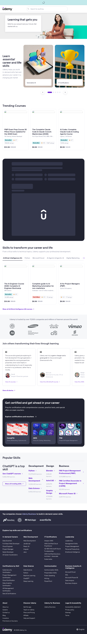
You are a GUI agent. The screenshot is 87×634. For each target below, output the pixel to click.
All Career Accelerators (10, 555)
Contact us (6, 612)
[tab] (12, 258)
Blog (4, 615)
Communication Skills (51, 570)
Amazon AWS (48, 541)
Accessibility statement (73, 607)
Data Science (27, 570)
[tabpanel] (43, 288)
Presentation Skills (50, 573)
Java (24, 552)
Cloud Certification (9, 580)
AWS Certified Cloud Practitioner (51, 545)
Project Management (72, 546)
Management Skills (71, 544)
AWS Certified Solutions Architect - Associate (52, 555)
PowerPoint (48, 581)
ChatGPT (26, 578)
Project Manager (8, 549)
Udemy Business (29, 514)
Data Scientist (7, 541)
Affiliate (25, 615)
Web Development (29, 541)
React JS (26, 546)
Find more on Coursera (10, 621)
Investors (6, 618)
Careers (5, 610)
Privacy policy (69, 610)
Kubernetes (48, 559)
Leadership (69, 541)
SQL (66, 575)
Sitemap (68, 612)
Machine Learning (29, 575)
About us (5, 607)
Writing (46, 578)
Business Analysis (71, 583)
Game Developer (8, 552)
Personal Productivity (72, 549)
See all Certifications (9, 593)
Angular (26, 549)
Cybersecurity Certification (7, 571)
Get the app (27, 607)
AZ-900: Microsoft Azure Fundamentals (52, 550)
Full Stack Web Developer (11, 544)
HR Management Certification (8, 589)
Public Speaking (49, 575)
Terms (67, 615)
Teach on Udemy (28, 610)
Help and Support (29, 618)
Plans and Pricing (29, 612)
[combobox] (47, 9)
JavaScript (26, 544)
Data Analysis (69, 580)
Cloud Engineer (8, 546)
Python (25, 573)
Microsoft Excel (70, 572)
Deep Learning (28, 581)
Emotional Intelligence (72, 552)
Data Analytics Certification (7, 584)
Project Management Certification (9, 576)
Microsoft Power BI (71, 578)
